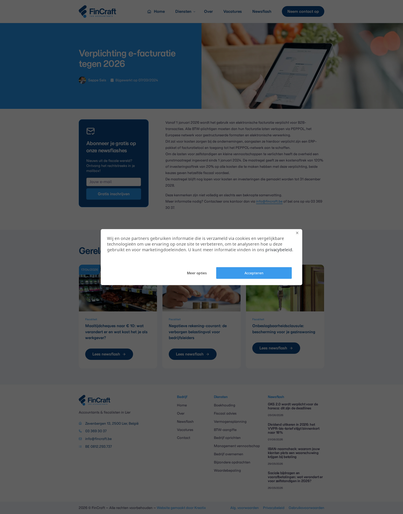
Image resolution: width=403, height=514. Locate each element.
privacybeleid (278, 249)
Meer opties (197, 273)
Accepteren (254, 273)
